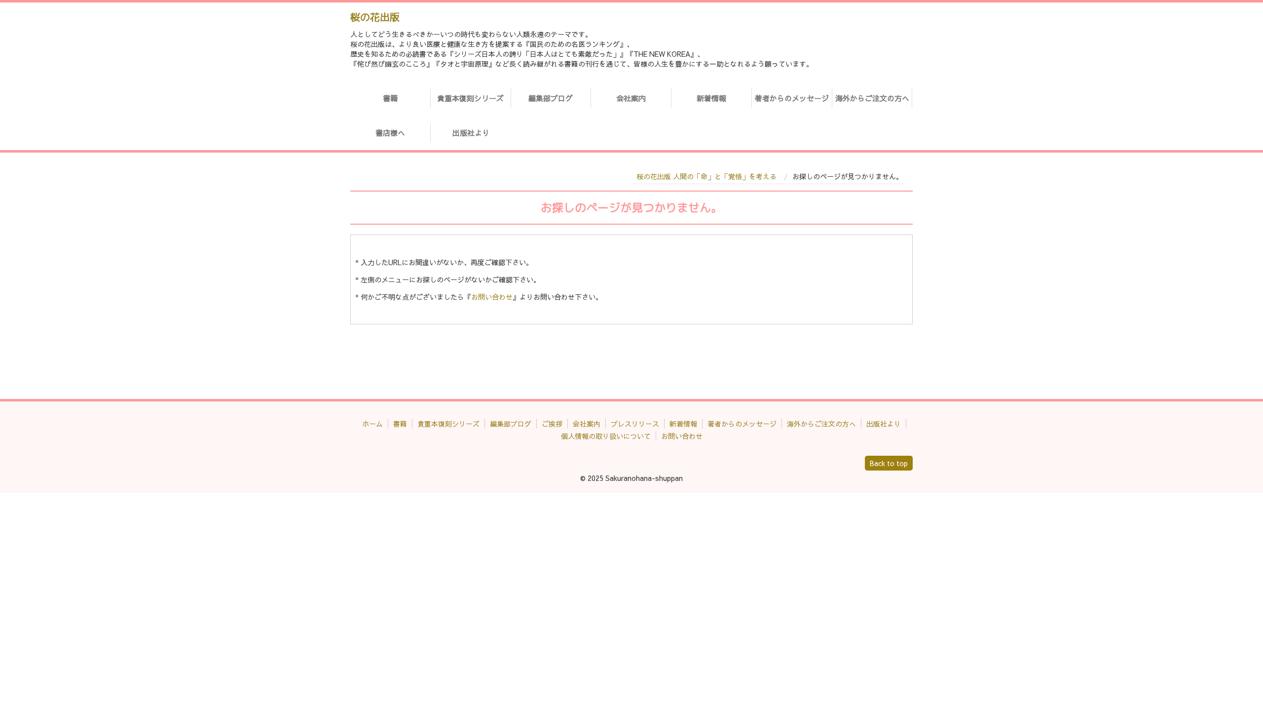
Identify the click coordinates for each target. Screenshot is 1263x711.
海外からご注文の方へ (872, 98)
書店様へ (390, 132)
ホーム (372, 424)
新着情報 (711, 98)
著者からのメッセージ (792, 98)
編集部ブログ (550, 98)
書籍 (390, 98)
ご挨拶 (552, 424)
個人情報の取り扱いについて (606, 436)
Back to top (889, 463)
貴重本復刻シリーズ (470, 98)
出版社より (470, 132)
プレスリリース (635, 424)
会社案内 (631, 98)
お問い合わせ (492, 297)
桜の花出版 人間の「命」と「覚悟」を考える (706, 176)
